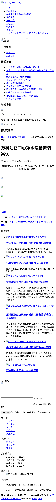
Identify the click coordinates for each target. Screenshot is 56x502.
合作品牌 (35, 33)
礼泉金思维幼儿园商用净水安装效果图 (27, 263)
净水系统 (27, 14)
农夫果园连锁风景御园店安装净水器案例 (28, 243)
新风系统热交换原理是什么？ (19, 77)
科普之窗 (10, 20)
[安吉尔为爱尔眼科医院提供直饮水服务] (25, 276)
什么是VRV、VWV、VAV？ (19, 80)
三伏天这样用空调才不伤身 (18, 86)
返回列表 (5, 212)
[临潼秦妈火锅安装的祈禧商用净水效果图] (26, 342)
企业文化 (19, 33)
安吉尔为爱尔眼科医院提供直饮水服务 (27, 282)
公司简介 (10, 33)
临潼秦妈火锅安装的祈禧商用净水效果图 (28, 347)
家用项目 (10, 56)
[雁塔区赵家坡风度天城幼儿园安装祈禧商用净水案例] (30, 309)
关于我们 (10, 30)
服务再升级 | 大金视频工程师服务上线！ (24, 89)
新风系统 (19, 14)
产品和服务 (11, 11)
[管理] (51, 495)
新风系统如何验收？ (15, 83)
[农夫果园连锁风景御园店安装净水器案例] (26, 237)
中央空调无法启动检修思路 (18, 92)
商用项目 (10, 53)
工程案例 (10, 24)
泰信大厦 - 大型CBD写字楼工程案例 (22, 67)
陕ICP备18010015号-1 (11, 498)
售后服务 (10, 27)
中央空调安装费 (13, 99)
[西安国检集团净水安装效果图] (20, 365)
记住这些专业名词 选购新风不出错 (22, 96)
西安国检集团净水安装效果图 (22, 370)
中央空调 (10, 14)
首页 (8, 8)
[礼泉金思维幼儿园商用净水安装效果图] (25, 257)
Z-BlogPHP (37, 498)
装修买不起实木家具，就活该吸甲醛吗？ (28, 217)
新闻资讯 (10, 17)
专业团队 (27, 33)
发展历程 (44, 33)
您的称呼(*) (38, 399)
